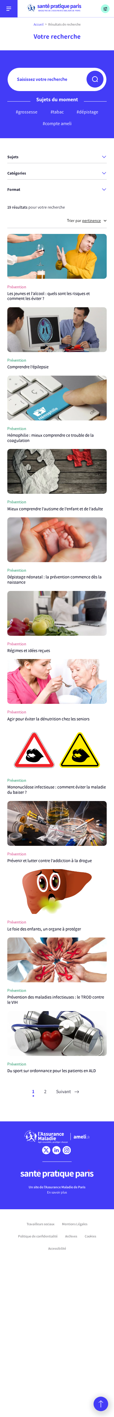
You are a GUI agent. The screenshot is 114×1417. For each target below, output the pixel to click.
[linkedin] (56, 1150)
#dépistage (87, 112)
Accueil (39, 24)
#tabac (57, 112)
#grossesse (26, 112)
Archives (71, 1236)
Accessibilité (57, 1248)
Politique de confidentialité (38, 1236)
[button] (95, 79)
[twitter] (46, 1150)
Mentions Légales (74, 1224)
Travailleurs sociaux (40, 1224)
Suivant (64, 1091)
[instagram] (67, 1150)
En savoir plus (57, 1192)
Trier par (84, 220)
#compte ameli (57, 123)
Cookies (90, 1236)
